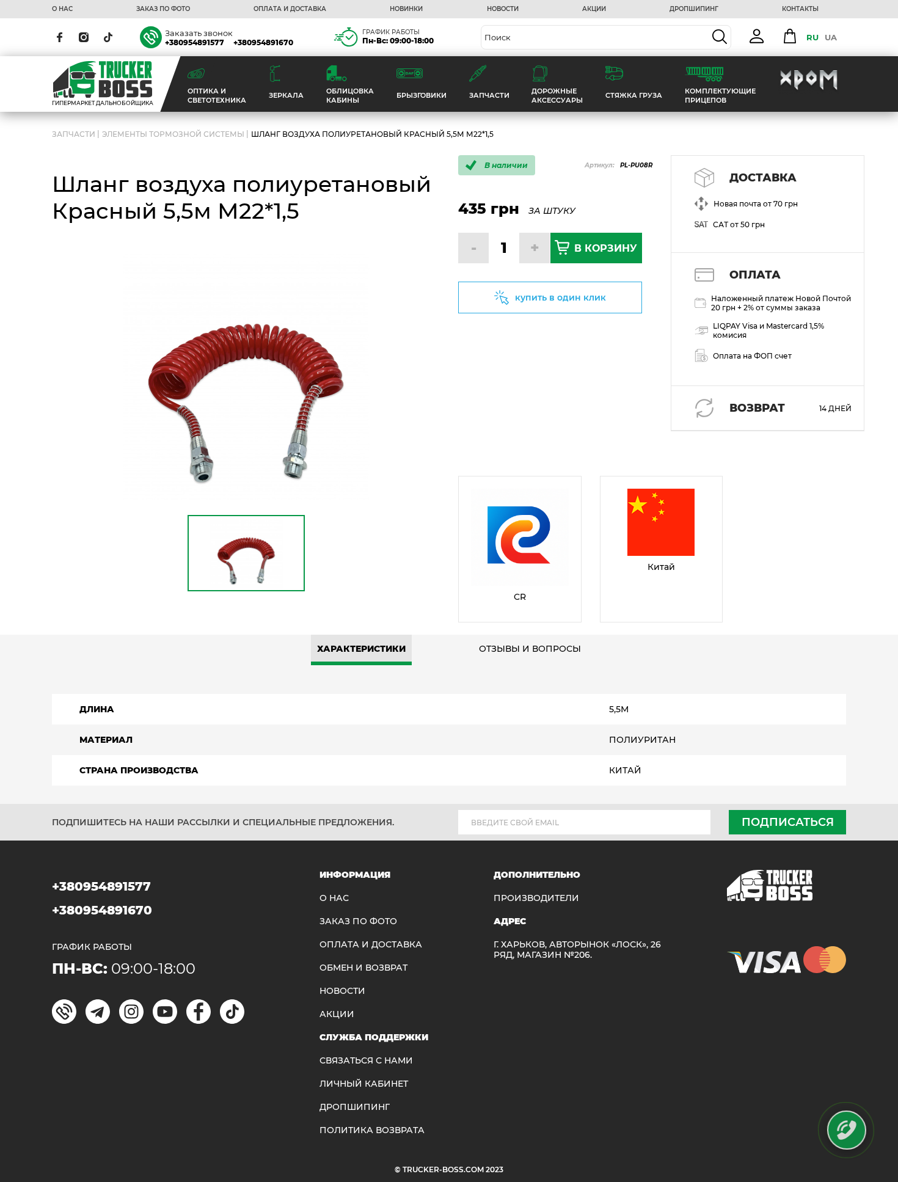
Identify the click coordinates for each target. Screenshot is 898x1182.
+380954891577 (194, 42)
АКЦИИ (594, 9)
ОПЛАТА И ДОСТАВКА (290, 9)
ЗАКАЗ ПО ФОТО (163, 9)
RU (812, 37)
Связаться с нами (366, 1061)
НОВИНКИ (406, 9)
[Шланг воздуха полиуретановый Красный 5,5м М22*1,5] (246, 377)
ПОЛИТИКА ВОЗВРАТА (372, 1130)
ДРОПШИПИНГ (694, 9)
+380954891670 (263, 42)
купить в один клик (560, 297)
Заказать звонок (199, 33)
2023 (494, 1169)
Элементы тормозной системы (173, 134)
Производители (536, 898)
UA (831, 37)
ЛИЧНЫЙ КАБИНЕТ (363, 1084)
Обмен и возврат (363, 968)
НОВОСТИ (503, 9)
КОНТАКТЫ (800, 9)
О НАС (62, 9)
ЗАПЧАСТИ (73, 134)
